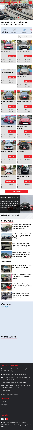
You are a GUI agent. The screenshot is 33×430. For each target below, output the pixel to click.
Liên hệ (3, 411)
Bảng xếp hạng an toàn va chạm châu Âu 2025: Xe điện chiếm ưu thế (21, 295)
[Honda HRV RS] (8, 45)
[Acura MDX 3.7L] (24, 145)
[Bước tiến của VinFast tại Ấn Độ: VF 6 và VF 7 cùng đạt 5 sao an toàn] (6, 287)
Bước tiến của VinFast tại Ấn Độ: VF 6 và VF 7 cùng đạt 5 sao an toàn (22, 286)
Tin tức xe (4, 408)
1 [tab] (15, 17)
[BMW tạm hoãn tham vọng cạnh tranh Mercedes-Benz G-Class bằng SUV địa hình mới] (6, 246)
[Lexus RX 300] (8, 170)
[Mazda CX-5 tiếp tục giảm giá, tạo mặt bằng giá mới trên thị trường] (6, 237)
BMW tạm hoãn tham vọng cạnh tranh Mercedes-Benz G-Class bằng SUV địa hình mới (21, 245)
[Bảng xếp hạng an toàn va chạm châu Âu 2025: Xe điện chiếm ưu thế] (6, 296)
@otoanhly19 (5, 307)
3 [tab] (18, 17)
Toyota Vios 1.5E (22, 76)
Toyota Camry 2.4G (7, 72)
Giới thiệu (4, 405)
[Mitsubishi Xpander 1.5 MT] (8, 95)
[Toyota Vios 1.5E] (24, 70)
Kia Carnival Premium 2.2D (23, 177)
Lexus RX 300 (5, 176)
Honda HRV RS (5, 51)
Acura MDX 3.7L (22, 151)
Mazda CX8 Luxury (6, 126)
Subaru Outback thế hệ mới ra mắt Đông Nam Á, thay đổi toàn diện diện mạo (21, 226)
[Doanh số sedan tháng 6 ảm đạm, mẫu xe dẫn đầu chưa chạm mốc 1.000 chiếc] (6, 255)
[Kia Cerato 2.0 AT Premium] (24, 120)
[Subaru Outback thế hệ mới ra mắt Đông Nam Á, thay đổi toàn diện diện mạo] (6, 228)
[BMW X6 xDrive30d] (8, 145)
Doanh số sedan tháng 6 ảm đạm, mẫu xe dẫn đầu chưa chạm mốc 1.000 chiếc (21, 254)
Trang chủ (4, 401)
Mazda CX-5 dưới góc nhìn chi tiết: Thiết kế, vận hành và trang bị (21, 276)
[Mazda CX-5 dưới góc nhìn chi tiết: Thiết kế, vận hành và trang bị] (6, 278)
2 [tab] (16, 17)
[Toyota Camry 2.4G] (8, 70)
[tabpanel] (16, 10)
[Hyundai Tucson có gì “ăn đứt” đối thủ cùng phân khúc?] (6, 269)
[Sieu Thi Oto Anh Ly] (10, 2)
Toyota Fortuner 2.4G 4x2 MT (23, 52)
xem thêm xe (16, 191)
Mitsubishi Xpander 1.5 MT (8, 102)
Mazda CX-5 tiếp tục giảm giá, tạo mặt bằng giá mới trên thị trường (21, 236)
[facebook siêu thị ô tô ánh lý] (3, 419)
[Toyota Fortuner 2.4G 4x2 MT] (24, 45)
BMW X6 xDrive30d (7, 151)
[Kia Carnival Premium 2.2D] (24, 170)
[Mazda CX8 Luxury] (8, 120)
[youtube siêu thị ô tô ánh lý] (6, 419)
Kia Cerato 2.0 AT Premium (22, 127)
